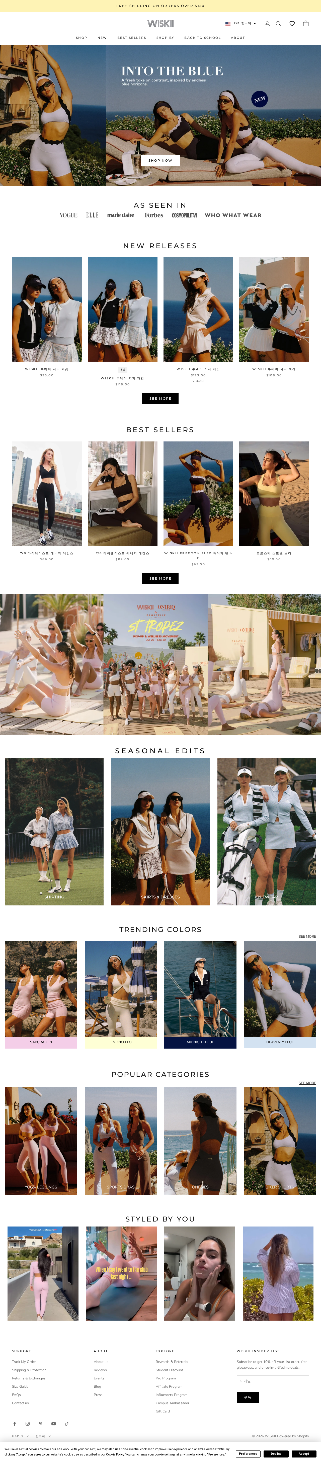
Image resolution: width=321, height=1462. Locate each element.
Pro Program (166, 1378)
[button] (292, 23)
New (102, 38)
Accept (304, 1453)
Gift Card (163, 1411)
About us (101, 1361)
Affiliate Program (169, 1386)
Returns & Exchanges (28, 1378)
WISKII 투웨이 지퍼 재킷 (46, 369)
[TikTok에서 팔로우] (66, 1423)
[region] (160, 115)
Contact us (20, 1403)
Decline (276, 1453)
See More (160, 398)
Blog (97, 1386)
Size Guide (20, 1386)
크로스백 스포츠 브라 (274, 553)
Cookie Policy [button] (115, 1454)
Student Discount (169, 1370)
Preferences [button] (216, 1454)
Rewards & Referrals (172, 1361)
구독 (248, 1397)
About (238, 38)
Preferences (248, 1453)
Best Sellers (131, 38)
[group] (160, 664)
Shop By (165, 38)
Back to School (202, 38)
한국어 (41, 1436)
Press (98, 1394)
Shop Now (160, 160)
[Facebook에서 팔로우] (14, 1423)
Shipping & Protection (29, 1370)
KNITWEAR (266, 897)
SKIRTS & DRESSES (160, 897)
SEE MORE (307, 936)
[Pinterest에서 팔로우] (40, 1423)
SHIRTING (54, 897)
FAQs (16, 1394)
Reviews (100, 1370)
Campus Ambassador (172, 1403)
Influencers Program (172, 1394)
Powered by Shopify (293, 1436)
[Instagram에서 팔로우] (27, 1423)
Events (99, 1378)
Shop (82, 38)
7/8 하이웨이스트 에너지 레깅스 (47, 553)
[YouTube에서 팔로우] (53, 1423)
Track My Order (24, 1361)
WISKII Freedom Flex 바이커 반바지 (198, 555)
